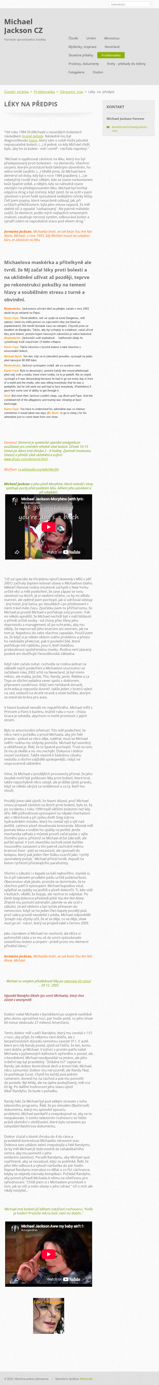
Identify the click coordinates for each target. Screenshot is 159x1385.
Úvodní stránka (16, 92)
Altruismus (111, 38)
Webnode (86, 1378)
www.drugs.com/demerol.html (26, 459)
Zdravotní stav (71, 92)
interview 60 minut (77, 981)
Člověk (73, 38)
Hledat (151, 4)
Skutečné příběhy (81, 55)
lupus (33, 140)
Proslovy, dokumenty (84, 64)
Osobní (98, 72)
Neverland (112, 47)
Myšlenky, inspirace (82, 47)
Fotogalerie (76, 72)
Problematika (110, 55)
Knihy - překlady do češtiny (126, 64)
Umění (91, 38)
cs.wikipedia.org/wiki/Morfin (38, 469)
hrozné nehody (32, 136)
